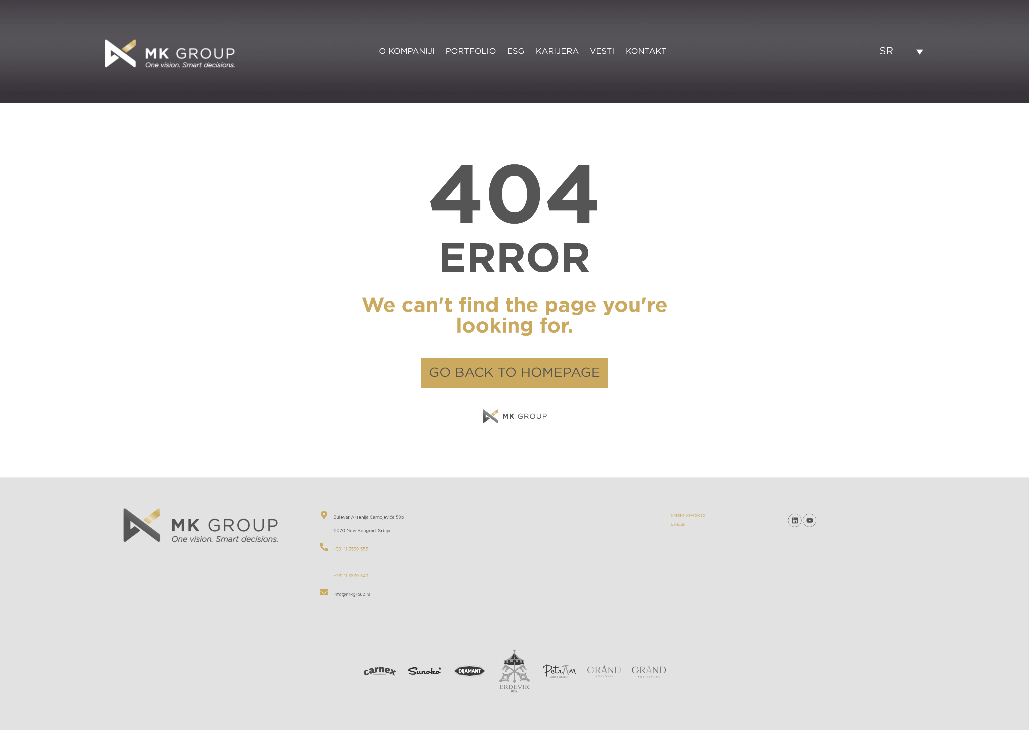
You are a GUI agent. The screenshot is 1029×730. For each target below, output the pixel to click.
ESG (515, 51)
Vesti (602, 51)
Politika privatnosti (688, 515)
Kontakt (646, 51)
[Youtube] (809, 520)
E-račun (678, 524)
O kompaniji (407, 51)
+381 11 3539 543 (350, 576)
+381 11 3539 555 (350, 549)
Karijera (557, 51)
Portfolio (471, 51)
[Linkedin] (794, 520)
